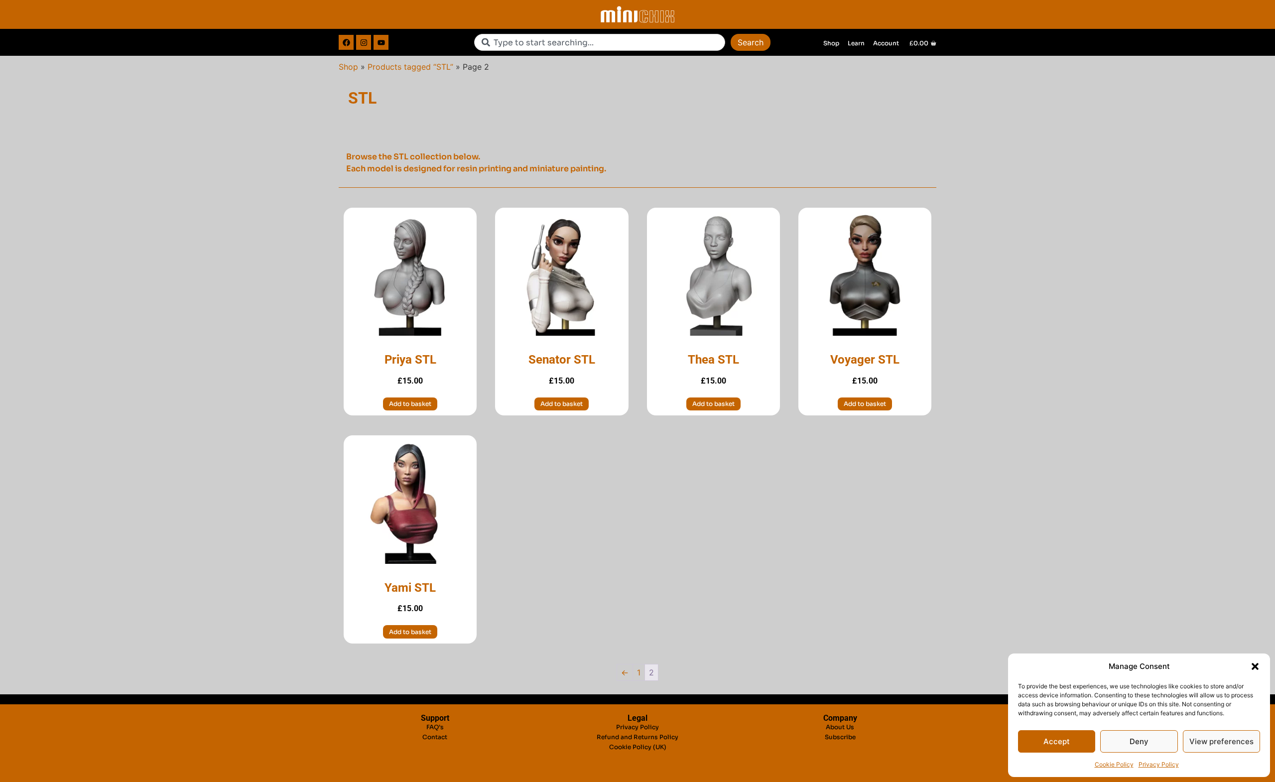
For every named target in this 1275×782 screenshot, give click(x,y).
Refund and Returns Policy (637, 737)
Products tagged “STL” (410, 67)
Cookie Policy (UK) (637, 747)
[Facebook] (346, 42)
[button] (1255, 666)
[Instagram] (363, 42)
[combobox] (599, 42)
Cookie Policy (1114, 764)
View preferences (1221, 741)
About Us (840, 727)
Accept (1056, 741)
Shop (348, 67)
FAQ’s (435, 727)
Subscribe (840, 737)
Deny (1139, 741)
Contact (434, 737)
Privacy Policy (1159, 764)
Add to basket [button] (410, 403)
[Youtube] (381, 42)
